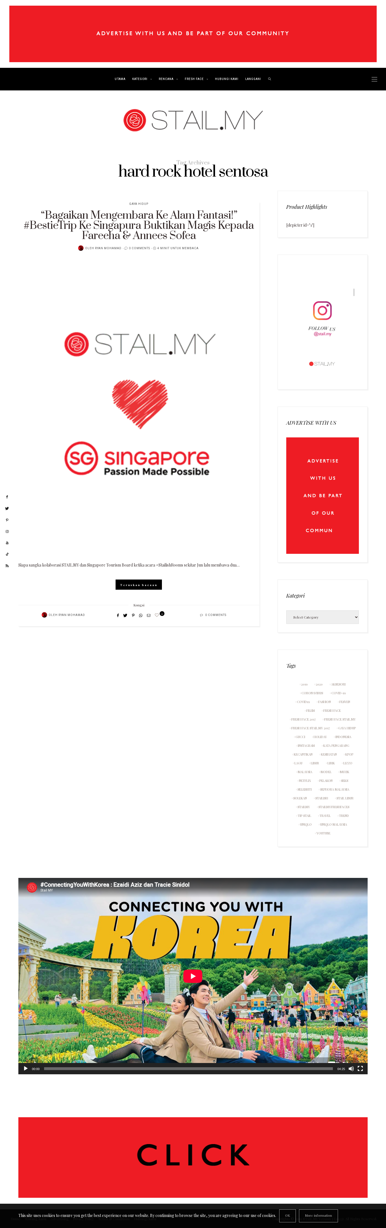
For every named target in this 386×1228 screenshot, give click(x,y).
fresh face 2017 (303, 719)
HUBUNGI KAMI (226, 79)
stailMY (304, 807)
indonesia (343, 737)
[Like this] (158, 615)
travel (325, 815)
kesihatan (329, 754)
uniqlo (306, 824)
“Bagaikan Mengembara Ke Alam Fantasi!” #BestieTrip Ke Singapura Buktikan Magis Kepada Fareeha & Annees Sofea (139, 226)
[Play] (26, 1068)
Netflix (305, 780)
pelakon (326, 780)
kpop (349, 754)
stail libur (345, 798)
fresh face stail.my (340, 719)
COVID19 (303, 702)
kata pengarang (336, 745)
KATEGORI (140, 79)
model (326, 772)
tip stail (304, 815)
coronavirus (312, 693)
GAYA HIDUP (138, 204)
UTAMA (120, 79)
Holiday (320, 737)
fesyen (344, 702)
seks (344, 780)
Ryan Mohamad (108, 248)
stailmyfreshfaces (333, 807)
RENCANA (166, 79)
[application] (193, 976)
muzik (344, 772)
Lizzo (347, 763)
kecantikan (303, 754)
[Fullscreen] (360, 1068)
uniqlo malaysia (333, 824)
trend (344, 815)
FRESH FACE (194, 79)
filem (310, 710)
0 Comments (139, 248)
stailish (321, 798)
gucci (300, 737)
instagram (306, 745)
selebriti (305, 789)
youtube (323, 833)
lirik (331, 763)
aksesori (338, 684)
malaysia (305, 772)
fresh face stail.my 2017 (310, 728)
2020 (319, 684)
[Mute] (351, 1068)
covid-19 (338, 693)
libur (315, 763)
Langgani (253, 79)
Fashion (324, 702)
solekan (300, 798)
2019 (304, 684)
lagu (298, 763)
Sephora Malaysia (334, 789)
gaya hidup (347, 728)
